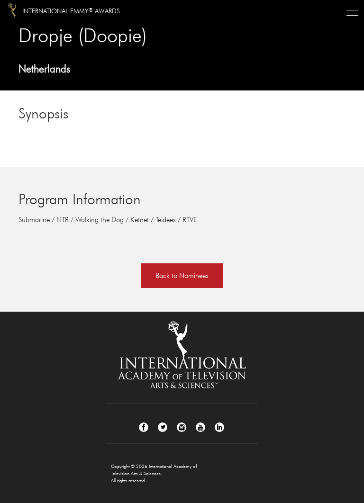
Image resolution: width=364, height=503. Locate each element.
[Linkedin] (219, 427)
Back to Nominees (182, 275)
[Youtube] (200, 427)
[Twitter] (162, 427)
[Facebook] (143, 427)
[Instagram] (181, 427)
